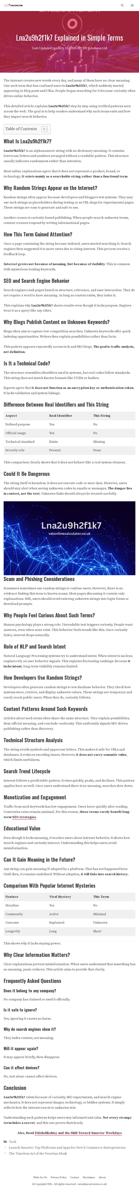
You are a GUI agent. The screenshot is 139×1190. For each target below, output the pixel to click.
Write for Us (40, 1177)
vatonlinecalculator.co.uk (92, 1184)
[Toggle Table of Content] (43, 129)
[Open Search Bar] (122, 5)
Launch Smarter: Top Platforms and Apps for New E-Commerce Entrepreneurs (67, 1148)
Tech (12, 1142)
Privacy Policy (59, 1177)
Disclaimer (89, 1177)
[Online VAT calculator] (13, 5)
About (102, 1177)
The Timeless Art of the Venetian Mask (38, 1154)
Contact (74, 1177)
